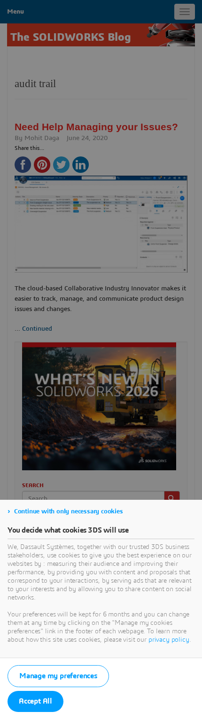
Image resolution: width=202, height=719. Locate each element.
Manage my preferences (58, 676)
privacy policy (168, 640)
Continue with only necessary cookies (68, 511)
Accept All (35, 701)
